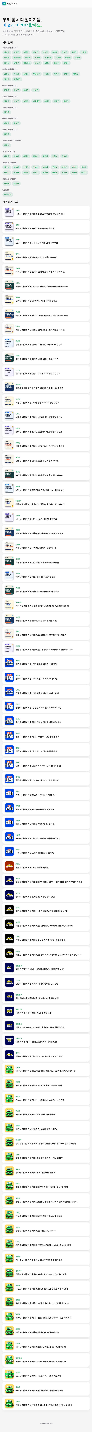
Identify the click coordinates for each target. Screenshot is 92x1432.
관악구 (45, 52)
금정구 (6, 74)
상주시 (74, 167)
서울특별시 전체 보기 (10, 48)
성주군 (83, 167)
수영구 (66, 74)
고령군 (26, 167)
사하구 (56, 74)
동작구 (27, 57)
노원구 (83, 52)
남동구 (26, 101)
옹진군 (66, 101)
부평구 (46, 101)
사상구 (46, 74)
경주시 (16, 167)
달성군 (26, 90)
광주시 (45, 156)
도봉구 (6, 57)
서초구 (58, 57)
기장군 (16, 74)
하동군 (6, 183)
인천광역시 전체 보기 (10, 96)
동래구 (26, 74)
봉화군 (64, 167)
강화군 (6, 101)
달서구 (16, 90)
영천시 (35, 172)
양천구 (16, 63)
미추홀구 (36, 101)
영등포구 (26, 63)
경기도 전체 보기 (8, 152)
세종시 (6, 145)
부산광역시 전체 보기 (10, 69)
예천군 (45, 172)
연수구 (56, 101)
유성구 (16, 123)
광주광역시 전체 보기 (10, 107)
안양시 (64, 156)
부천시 (54, 156)
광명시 (35, 156)
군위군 (6, 90)
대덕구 (6, 123)
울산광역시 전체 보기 (10, 129)
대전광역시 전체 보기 (10, 118)
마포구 (37, 57)
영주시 (26, 172)
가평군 (6, 156)
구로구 (64, 52)
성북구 (77, 57)
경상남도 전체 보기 (9, 179)
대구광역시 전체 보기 (10, 85)
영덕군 (16, 172)
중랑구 (66, 63)
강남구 (6, 52)
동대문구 (17, 57)
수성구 (35, 90)
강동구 (16, 52)
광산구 (6, 112)
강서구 (35, 52)
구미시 (35, 167)
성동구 (67, 57)
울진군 (54, 172)
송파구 (6, 63)
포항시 (83, 172)
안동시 (6, 172)
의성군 (64, 172)
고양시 (16, 156)
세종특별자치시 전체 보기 (12, 140)
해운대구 (17, 79)
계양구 (16, 101)
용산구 (37, 63)
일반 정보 (7, 194)
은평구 (46, 63)
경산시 (6, 167)
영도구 (6, 79)
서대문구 (47, 57)
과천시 (26, 156)
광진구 (54, 52)
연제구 (75, 74)
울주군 (6, 134)
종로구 (56, 63)
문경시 (54, 167)
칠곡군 (74, 172)
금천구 (74, 52)
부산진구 (36, 74)
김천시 (45, 167)
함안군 (16, 183)
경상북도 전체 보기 (9, 162)
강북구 (26, 52)
